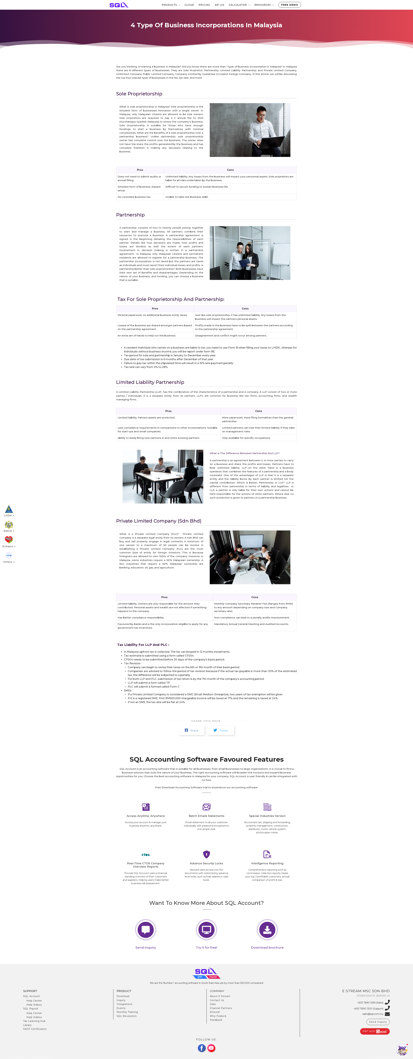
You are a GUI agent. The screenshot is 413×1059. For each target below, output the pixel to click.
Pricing (204, 4)
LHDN (8, 515)
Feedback (216, 1019)
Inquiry (121, 1000)
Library (27, 1025)
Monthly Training (127, 1012)
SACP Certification (35, 1029)
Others (8, 561)
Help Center (34, 1000)
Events (121, 1008)
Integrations (124, 1004)
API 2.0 (219, 4)
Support (30, 991)
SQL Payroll (30, 1008)
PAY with (369, 1031)
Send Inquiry (378, 1021)
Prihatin (8, 546)
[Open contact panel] (402, 1049)
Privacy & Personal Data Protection (387, 1056)
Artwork (215, 1012)
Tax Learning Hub (34, 1021)
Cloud (189, 4)
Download (123, 996)
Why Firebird (218, 1016)
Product (124, 991)
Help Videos (34, 1004)
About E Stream (220, 996)
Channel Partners (221, 1008)
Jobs (213, 1004)
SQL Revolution (127, 1016)
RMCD (8, 531)
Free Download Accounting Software (178, 787)
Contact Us (217, 1000)
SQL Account (31, 996)
